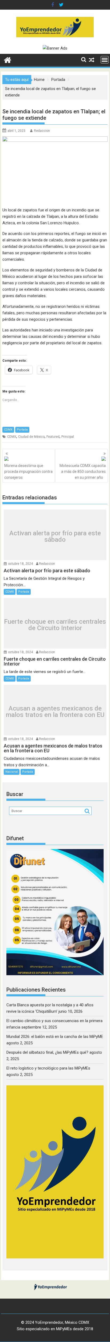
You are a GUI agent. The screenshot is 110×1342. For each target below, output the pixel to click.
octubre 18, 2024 (20, 564)
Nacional (11, 771)
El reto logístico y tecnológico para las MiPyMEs (48, 1068)
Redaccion (42, 131)
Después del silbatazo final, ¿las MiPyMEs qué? (47, 1052)
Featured (53, 437)
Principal (67, 437)
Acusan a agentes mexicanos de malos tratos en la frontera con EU (55, 711)
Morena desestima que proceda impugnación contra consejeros (28, 471)
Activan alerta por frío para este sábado (55, 536)
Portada (22, 429)
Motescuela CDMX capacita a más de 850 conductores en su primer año (83, 471)
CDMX (8, 429)
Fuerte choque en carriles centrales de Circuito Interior (55, 624)
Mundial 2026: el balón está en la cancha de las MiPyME (54, 1036)
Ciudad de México (31, 437)
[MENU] (105, 59)
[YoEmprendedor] (8, 59)
